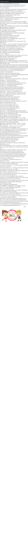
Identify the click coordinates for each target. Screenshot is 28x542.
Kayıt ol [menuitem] (6, 1)
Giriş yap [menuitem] (2, 1)
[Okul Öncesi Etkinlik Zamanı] (11, 215)
